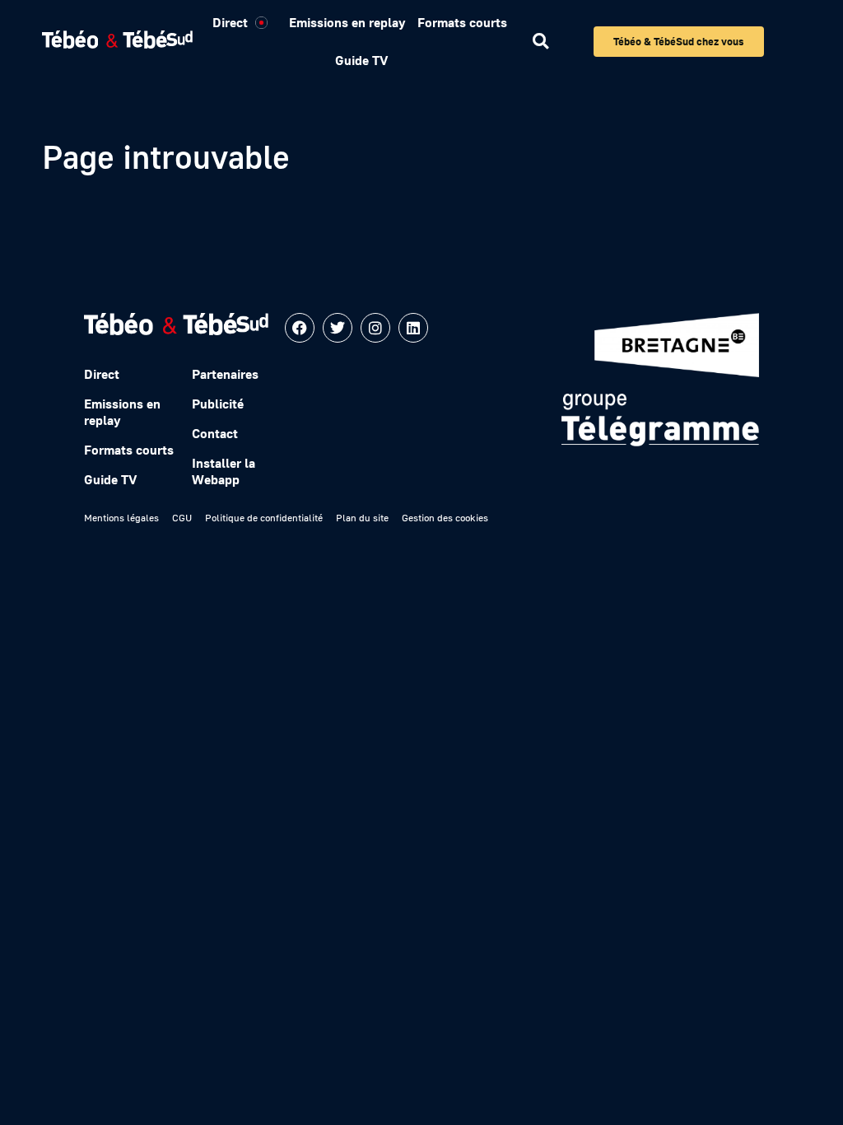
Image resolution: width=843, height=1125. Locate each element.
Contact (215, 433)
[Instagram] (375, 328)
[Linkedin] (413, 328)
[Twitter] (337, 328)
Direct (230, 22)
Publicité (218, 403)
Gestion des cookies (445, 517)
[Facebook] (299, 328)
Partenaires (225, 374)
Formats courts (462, 22)
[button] (540, 41)
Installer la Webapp (223, 471)
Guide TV (361, 60)
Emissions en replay (347, 22)
